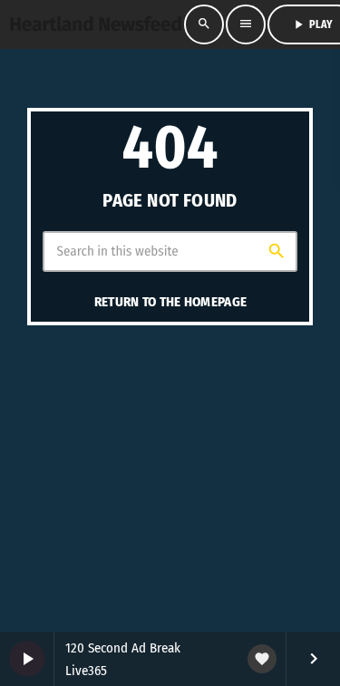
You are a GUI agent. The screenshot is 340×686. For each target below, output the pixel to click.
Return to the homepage (171, 302)
